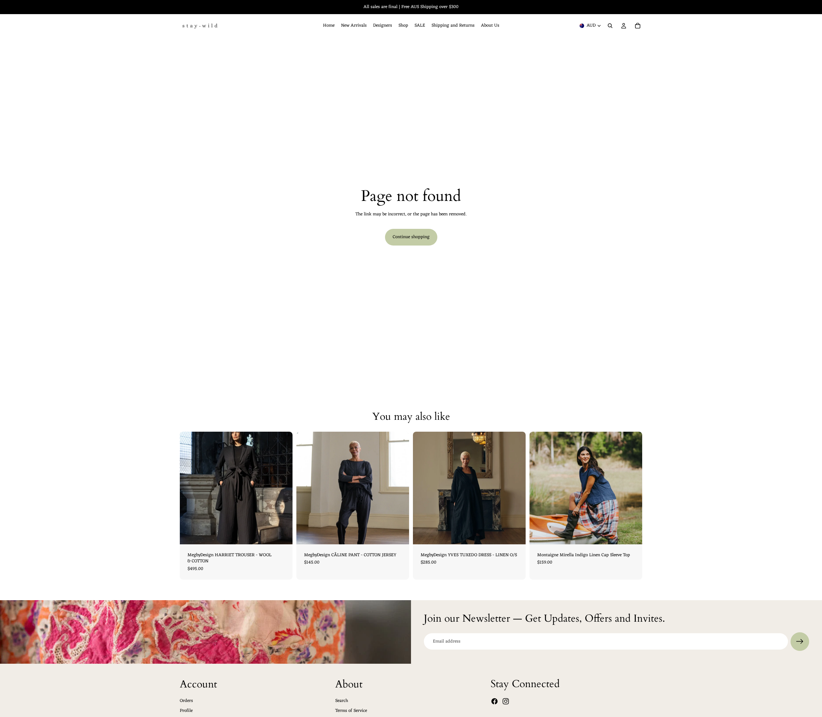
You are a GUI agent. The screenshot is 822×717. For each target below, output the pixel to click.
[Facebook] (494, 701)
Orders (186, 700)
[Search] (610, 26)
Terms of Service (351, 711)
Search (341, 700)
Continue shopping (411, 237)
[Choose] (282, 534)
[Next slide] (516, 488)
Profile (186, 711)
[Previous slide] (422, 488)
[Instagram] (506, 701)
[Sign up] (800, 641)
